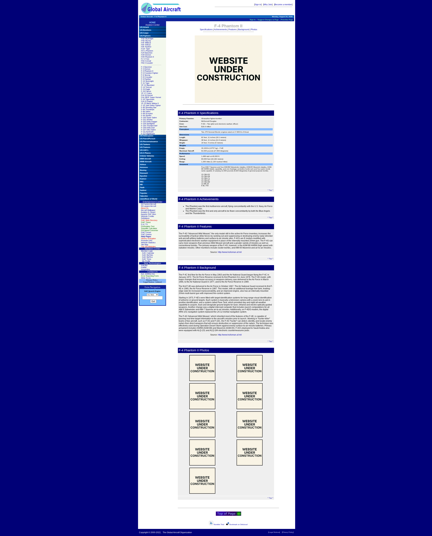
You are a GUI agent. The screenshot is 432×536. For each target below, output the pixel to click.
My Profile (146, 261)
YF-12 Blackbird (147, 85)
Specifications (206, 29)
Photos (254, 29)
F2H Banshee (146, 53)
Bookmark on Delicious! (238, 524)
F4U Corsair (146, 61)
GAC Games (146, 234)
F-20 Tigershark (147, 99)
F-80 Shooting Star (148, 107)
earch (151, 291)
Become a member (283, 4)
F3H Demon (146, 55)
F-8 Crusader (146, 77)
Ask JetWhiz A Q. (148, 274)
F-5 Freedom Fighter (149, 73)
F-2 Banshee (146, 67)
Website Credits (147, 216)
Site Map (144, 245)
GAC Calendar (148, 253)
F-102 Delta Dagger (149, 122)
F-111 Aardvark (147, 132)
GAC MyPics (147, 257)
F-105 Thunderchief (149, 126)
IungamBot (145, 270)
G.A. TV (144, 224)
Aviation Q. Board (148, 212)
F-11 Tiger (145, 83)
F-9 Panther (146, 79)
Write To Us (146, 278)
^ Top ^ (270, 190)
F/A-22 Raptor (147, 101)
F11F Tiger (145, 49)
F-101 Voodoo (147, 120)
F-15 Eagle (145, 89)
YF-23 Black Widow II (150, 103)
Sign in (258, 4)
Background (243, 29)
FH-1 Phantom (147, 51)
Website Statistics (148, 243)
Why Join (268, 4)
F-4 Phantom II (147, 71)
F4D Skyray (146, 41)
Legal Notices (274, 532)
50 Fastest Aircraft (148, 204)
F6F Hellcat (146, 45)
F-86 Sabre (145, 111)
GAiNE (144, 267)
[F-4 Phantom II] (202, 368)
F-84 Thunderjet (147, 109)
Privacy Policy (287, 532)
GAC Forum (146, 232)
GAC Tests (146, 259)
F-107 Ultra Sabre (148, 130)
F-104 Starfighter (148, 124)
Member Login (147, 251)
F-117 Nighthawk (148, 134)
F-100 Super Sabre (149, 118)
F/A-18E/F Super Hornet (151, 97)
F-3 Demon (145, 69)
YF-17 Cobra (146, 93)
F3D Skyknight (147, 39)
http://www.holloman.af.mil (230, 252)
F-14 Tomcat (146, 87)
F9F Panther (146, 47)
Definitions (145, 218)
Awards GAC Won (148, 214)
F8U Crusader (147, 63)
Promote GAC (147, 240)
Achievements (220, 29)
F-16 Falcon (146, 91)
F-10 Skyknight (147, 81)
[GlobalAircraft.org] (161, 8)
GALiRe (144, 265)
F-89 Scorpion (147, 113)
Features (232, 29)
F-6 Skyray (145, 75)
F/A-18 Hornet (147, 95)
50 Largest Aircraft (148, 206)
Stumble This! (218, 524)
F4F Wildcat (146, 43)
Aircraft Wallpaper (148, 210)
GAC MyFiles (147, 255)
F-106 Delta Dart (148, 128)
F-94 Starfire (146, 116)
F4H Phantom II (147, 57)
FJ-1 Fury (145, 59)
